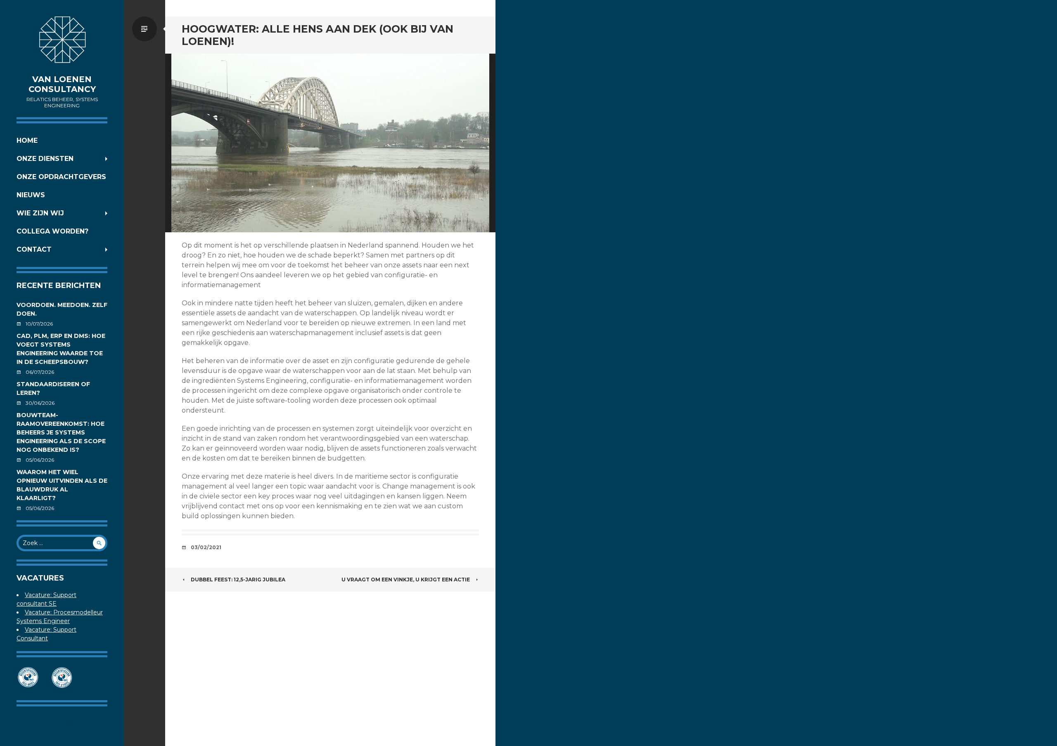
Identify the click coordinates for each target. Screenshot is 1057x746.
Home (27, 140)
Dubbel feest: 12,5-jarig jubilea (238, 579)
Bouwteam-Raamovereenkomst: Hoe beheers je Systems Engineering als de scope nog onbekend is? (61, 432)
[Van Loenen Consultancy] (62, 41)
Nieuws (31, 195)
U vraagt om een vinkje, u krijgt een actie (405, 579)
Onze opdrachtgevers (61, 177)
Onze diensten (45, 159)
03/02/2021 (206, 547)
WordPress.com (84, 725)
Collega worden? (52, 231)
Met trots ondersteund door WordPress (62, 718)
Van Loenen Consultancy (62, 84)
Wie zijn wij (40, 213)
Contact (34, 249)
